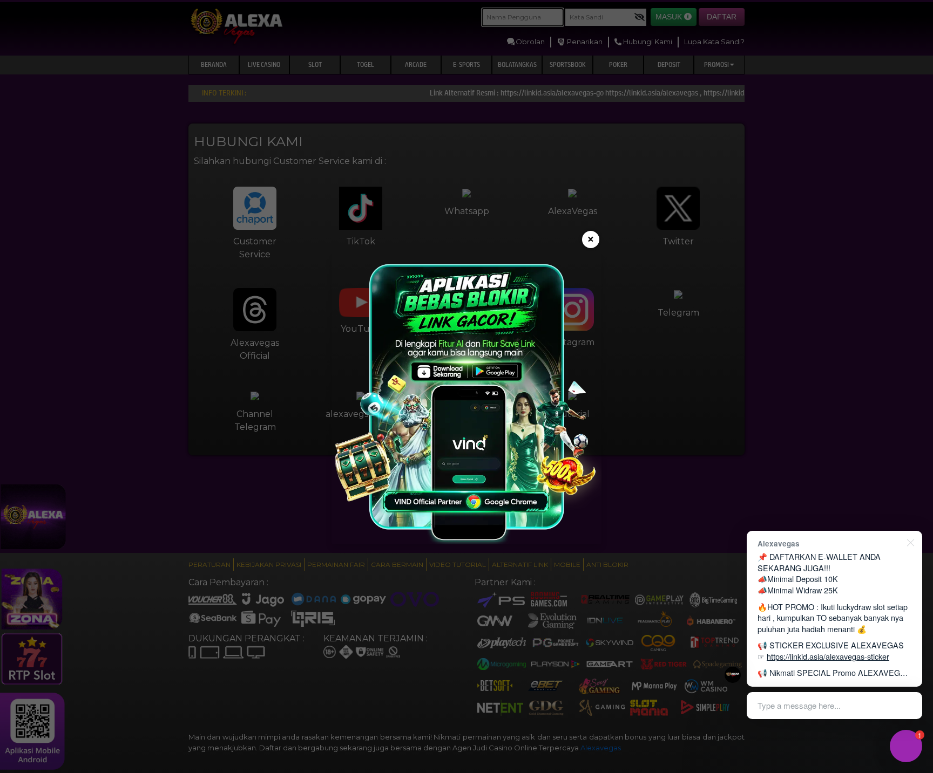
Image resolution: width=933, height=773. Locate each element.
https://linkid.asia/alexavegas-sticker (828, 656)
